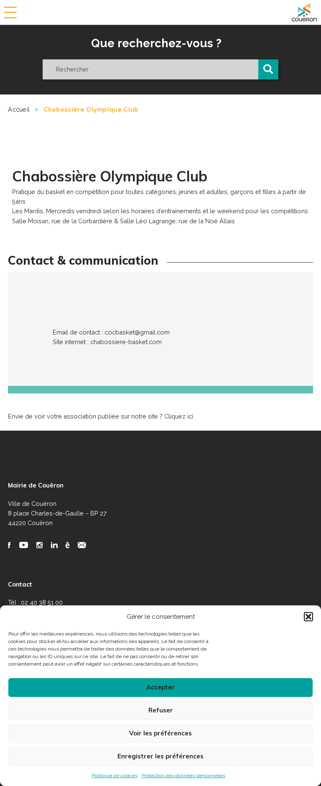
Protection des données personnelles (183, 775)
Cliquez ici (178, 416)
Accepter (160, 687)
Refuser (160, 710)
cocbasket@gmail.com (137, 332)
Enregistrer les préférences (160, 756)
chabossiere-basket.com (126, 341)
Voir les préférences (160, 733)
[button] (308, 616)
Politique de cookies (115, 775)
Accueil (19, 109)
